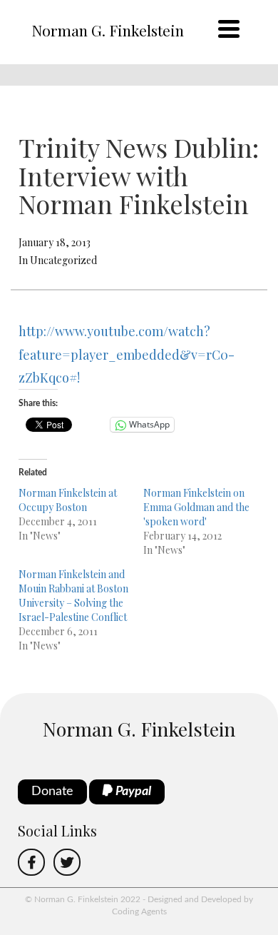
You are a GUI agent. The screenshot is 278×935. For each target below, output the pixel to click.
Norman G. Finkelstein (107, 30)
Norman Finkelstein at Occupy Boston (68, 500)
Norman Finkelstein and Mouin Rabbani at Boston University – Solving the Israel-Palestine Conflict (73, 595)
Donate (52, 791)
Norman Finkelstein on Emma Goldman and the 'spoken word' (196, 507)
